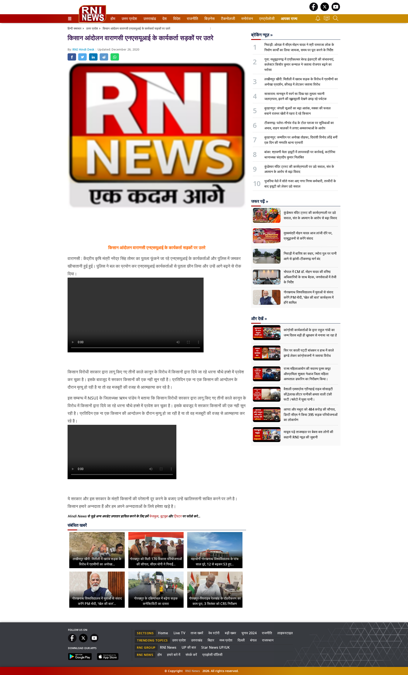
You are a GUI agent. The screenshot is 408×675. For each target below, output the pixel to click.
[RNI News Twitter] (324, 10)
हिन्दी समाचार (74, 28)
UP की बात (189, 647)
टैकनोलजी (227, 18)
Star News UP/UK (215, 647)
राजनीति (192, 18)
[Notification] (317, 19)
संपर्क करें (191, 654)
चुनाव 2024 (248, 632)
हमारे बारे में (173, 654)
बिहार (211, 640)
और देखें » (259, 318)
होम (112, 18)
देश (164, 18)
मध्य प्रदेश (226, 640)
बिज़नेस (208, 18)
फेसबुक (153, 516)
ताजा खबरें (197, 632)
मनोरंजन (246, 18)
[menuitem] (112, 18)
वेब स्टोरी (214, 632)
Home (163, 632)
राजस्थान (267, 640)
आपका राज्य (289, 18)
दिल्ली (241, 640)
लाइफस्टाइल (285, 632)
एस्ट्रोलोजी (266, 18)
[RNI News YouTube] (336, 10)
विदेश (176, 18)
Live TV (179, 632)
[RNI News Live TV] (327, 19)
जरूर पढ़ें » (259, 201)
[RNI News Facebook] (313, 10)
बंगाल (253, 640)
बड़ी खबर (230, 632)
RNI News (168, 647)
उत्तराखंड (148, 18)
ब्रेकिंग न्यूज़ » (262, 35)
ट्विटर (177, 516)
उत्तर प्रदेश (128, 18)
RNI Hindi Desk (83, 49)
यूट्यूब (164, 516)
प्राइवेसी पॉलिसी (212, 654)
